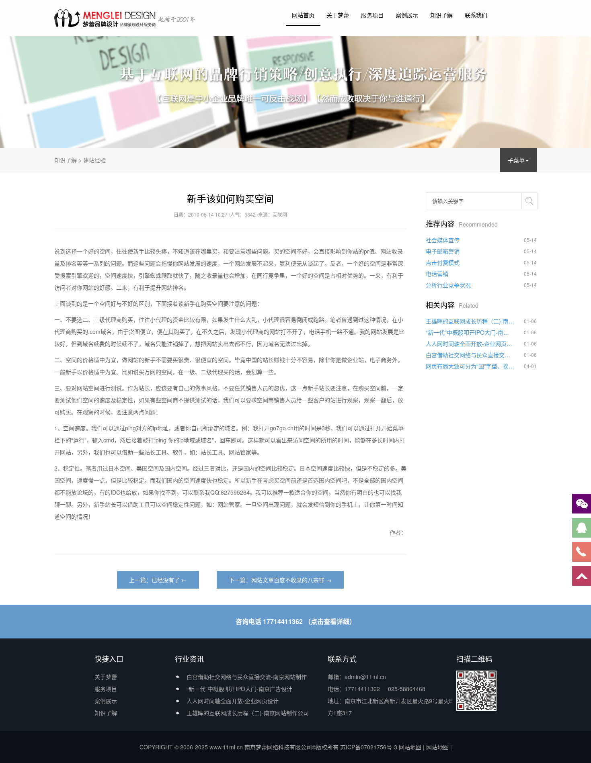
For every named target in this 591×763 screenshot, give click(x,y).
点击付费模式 (443, 262)
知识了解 (441, 15)
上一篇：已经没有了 (154, 580)
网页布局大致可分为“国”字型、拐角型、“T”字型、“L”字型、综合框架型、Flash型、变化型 (470, 366)
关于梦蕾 (337, 15)
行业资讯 (189, 658)
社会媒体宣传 (443, 240)
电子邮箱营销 (443, 251)
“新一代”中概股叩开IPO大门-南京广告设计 (470, 332)
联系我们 (476, 15)
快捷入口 (108, 658)
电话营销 (437, 274)
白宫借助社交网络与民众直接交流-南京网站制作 (470, 355)
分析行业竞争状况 (448, 285)
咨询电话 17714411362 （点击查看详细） (296, 621)
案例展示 (407, 15)
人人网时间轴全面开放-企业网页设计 (470, 344)
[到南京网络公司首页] (125, 18)
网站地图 (410, 747)
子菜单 (516, 160)
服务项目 (372, 15)
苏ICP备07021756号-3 (368, 747)
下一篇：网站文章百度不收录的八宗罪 (276, 580)
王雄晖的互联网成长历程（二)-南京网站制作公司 (470, 321)
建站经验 (94, 160)
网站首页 (303, 15)
